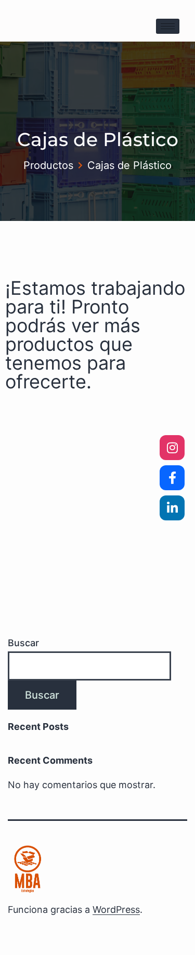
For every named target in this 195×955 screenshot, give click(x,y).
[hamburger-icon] (167, 26)
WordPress (116, 909)
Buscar (23, 642)
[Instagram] (172, 447)
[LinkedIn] (172, 507)
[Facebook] (172, 477)
